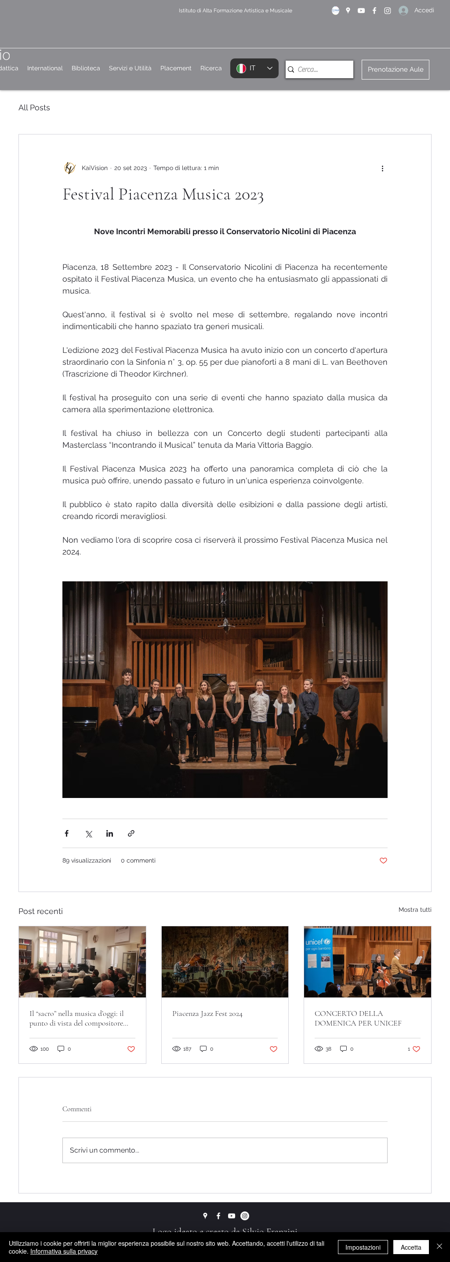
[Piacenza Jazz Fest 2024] (225, 961)
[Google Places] (348, 10)
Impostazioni (363, 1247)
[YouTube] (361, 10)
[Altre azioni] (382, 168)
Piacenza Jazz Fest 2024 (207, 1013)
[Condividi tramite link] (131, 833)
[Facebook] (374, 10)
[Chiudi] (439, 1247)
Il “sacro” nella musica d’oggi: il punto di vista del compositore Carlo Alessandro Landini (76, 1018)
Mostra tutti (415, 909)
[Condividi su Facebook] (66, 833)
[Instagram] (387, 10)
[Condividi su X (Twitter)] (88, 833)
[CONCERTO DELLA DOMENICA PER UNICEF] (367, 961)
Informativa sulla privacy (64, 1251)
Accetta (411, 1247)
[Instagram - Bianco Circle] (244, 1215)
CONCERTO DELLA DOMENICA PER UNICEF (358, 1018)
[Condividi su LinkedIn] (109, 833)
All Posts (34, 107)
